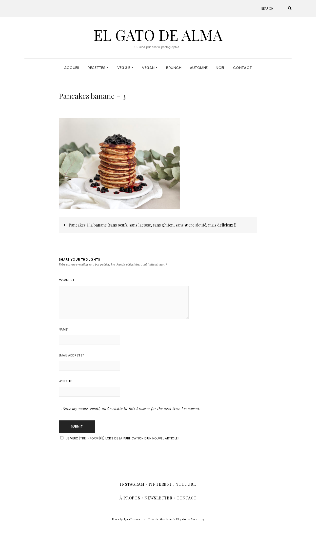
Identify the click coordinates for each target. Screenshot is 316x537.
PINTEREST (160, 484)
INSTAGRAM (132, 484)
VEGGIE (124, 67)
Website (65, 381)
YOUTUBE (186, 484)
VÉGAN (149, 67)
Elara (115, 519)
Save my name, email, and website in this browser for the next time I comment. (132, 408)
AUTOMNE (199, 67)
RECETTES (97, 67)
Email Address (71, 355)
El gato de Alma (158, 34)
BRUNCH (173, 67)
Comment (67, 280)
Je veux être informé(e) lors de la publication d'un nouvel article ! (122, 438)
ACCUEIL (72, 67)
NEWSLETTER (158, 497)
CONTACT (242, 67)
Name (64, 329)
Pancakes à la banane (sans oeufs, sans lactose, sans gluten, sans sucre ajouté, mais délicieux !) (152, 224)
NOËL (220, 67)
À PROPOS (129, 497)
